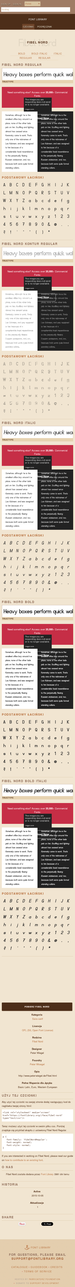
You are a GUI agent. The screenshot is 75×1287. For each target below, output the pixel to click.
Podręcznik (44, 26)
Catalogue (19, 1267)
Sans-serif (37, 1018)
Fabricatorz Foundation (44, 1279)
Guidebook (39, 1267)
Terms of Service (38, 1271)
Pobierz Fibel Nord (37, 1006)
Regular (26, 58)
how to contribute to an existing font (24, 1160)
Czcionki (28, 26)
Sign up (5, 4)
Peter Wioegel (37, 1064)
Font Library (47, 1174)
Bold (21, 53)
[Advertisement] (24, 979)
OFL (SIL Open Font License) (37, 1030)
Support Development (44, 1283)
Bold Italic (39, 53)
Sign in (17, 4)
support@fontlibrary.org (37, 1259)
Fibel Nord (37, 1041)
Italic (58, 53)
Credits (56, 1267)
